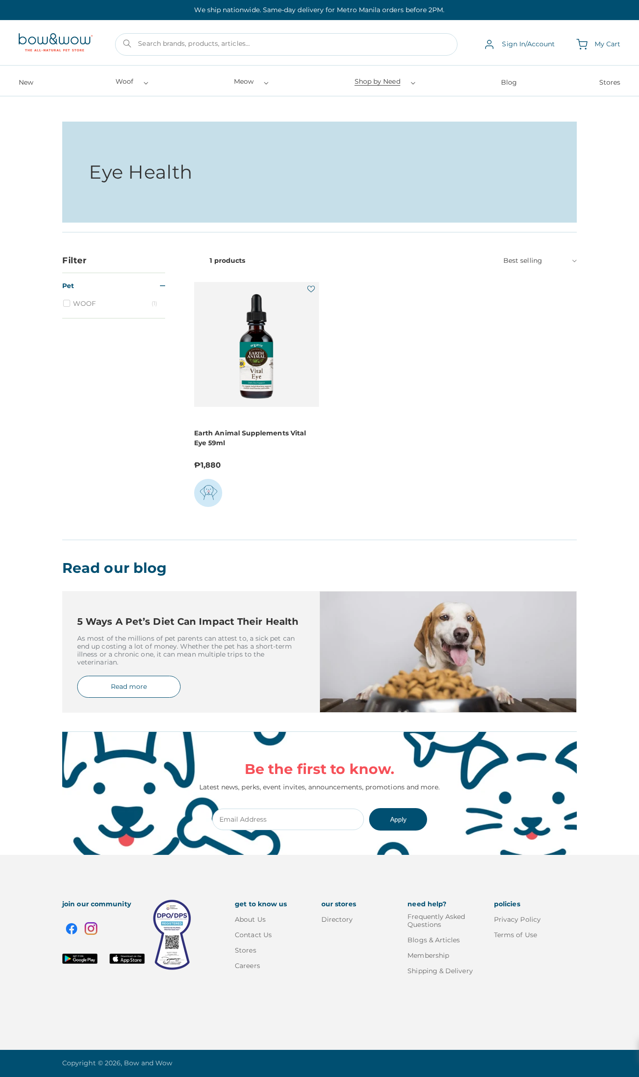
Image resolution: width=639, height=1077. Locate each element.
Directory (337, 920)
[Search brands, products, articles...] (127, 43)
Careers (247, 965)
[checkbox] (115, 303)
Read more (129, 686)
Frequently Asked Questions (436, 921)
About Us (250, 920)
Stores (245, 950)
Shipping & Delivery (439, 971)
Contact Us (253, 935)
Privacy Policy (517, 920)
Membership (428, 955)
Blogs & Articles (433, 940)
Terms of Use (515, 935)
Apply (398, 819)
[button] (131, 84)
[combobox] (286, 44)
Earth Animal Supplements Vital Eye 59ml (250, 438)
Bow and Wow (148, 1063)
